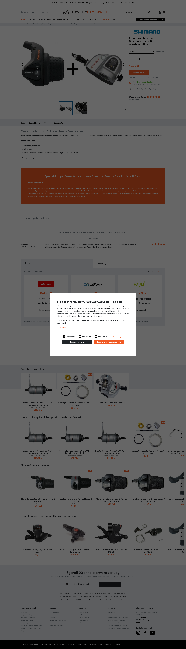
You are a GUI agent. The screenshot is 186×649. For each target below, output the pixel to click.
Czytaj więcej (62, 327)
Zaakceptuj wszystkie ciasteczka (109, 342)
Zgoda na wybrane (77, 342)
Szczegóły (117, 337)
